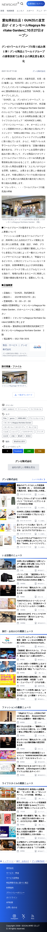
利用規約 (10, 887)
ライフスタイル (35, 409)
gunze (12, 418)
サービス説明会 (12, 878)
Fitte (5, 418)
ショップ (14, 432)
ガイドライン (11, 897)
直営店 (28, 436)
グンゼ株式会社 (39, 71)
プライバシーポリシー (15, 892)
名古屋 (5, 436)
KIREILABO (22, 418)
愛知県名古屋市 (19, 441)
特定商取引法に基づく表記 (17, 883)
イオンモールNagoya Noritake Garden (17, 423)
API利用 (9, 902)
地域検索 (10, 11)
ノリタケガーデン (27, 432)
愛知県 (20, 436)
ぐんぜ (5, 432)
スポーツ (30, 11)
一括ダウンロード (25, 395)
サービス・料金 (12, 873)
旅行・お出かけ (8, 409)
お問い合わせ (11, 907)
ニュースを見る (37, 479)
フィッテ (40, 432)
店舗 (12, 436)
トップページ (8, 861)
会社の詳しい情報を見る (23, 467)
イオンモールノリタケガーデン (14, 427)
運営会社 (10, 868)
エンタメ (20, 11)
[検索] (21, 3)
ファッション (22, 409)
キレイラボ (32, 427)
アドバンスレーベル (36, 418)
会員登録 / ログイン (36, 3)
